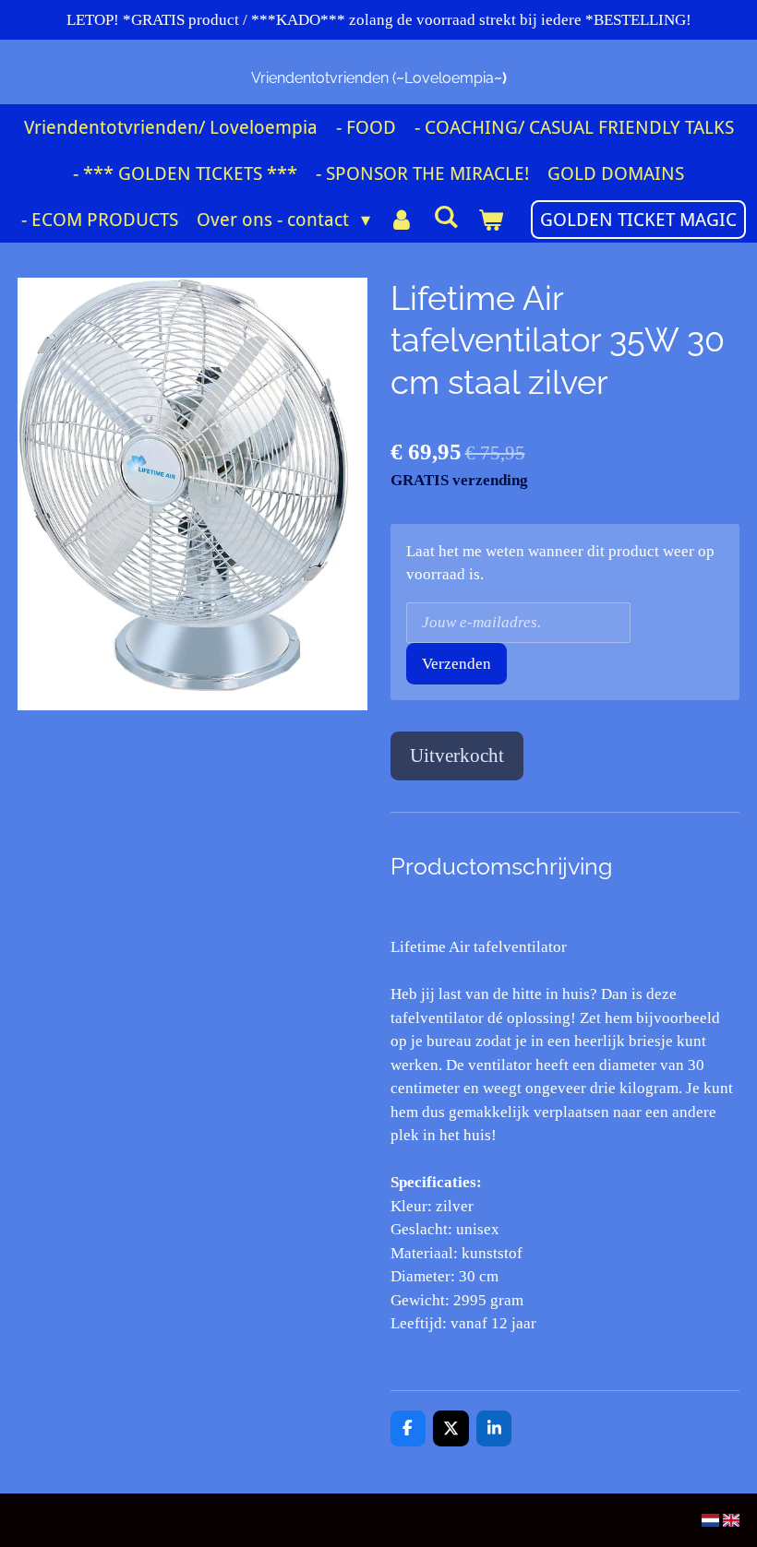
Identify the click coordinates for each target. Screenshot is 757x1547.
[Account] (401, 219)
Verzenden (456, 663)
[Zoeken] (446, 216)
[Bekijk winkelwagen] (490, 219)
